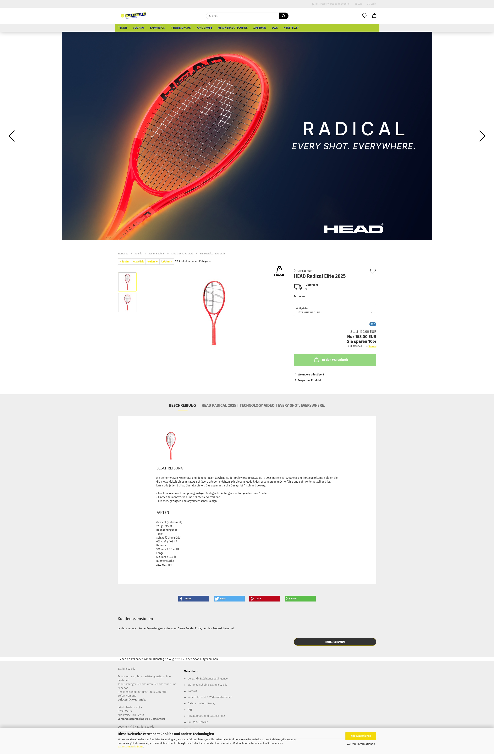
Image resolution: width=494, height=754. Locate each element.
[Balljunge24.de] (133, 16)
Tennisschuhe (181, 27)
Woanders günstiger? (311, 374)
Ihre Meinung (335, 641)
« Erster (124, 261)
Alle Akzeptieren (361, 736)
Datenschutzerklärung (130, 746)
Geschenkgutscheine (233, 27)
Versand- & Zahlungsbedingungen (208, 678)
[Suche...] (283, 16)
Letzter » (166, 261)
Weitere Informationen (361, 744)
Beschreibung (182, 405)
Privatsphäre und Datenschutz (206, 716)
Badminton (157, 27)
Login (373, 4)
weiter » (152, 261)
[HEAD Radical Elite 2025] (214, 312)
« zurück (138, 261)
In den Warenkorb (335, 360)
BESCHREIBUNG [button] (169, 468)
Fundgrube (204, 27)
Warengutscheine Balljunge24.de (208, 684)
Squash (138, 27)
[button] (374, 16)
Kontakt (192, 691)
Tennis (122, 27)
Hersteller (291, 27)
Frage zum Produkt (309, 380)
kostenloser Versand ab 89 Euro (331, 4)
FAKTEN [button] (162, 512)
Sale (275, 27)
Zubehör (259, 27)
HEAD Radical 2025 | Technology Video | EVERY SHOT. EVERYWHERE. (263, 405)
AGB (190, 709)
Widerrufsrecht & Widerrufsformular (210, 697)
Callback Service (198, 722)
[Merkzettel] (365, 16)
